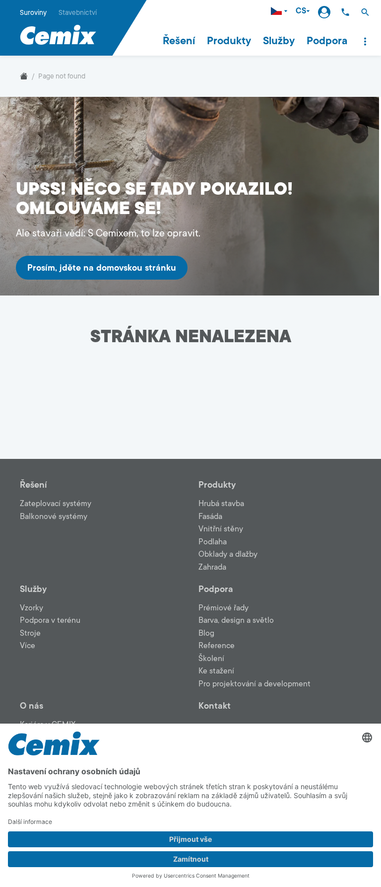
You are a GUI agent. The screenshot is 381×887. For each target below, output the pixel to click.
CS (301, 11)
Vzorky (31, 607)
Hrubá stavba (221, 503)
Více (27, 645)
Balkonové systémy (53, 516)
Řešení (179, 41)
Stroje (30, 633)
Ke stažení (216, 670)
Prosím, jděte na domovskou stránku (101, 268)
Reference (216, 645)
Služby (279, 41)
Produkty (229, 41)
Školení (211, 658)
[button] (365, 11)
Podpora (327, 41)
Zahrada (212, 567)
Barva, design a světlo (236, 620)
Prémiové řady (223, 607)
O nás (31, 706)
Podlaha (212, 541)
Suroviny (33, 12)
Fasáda (210, 516)
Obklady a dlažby (227, 554)
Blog (206, 633)
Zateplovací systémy (55, 503)
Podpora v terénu (50, 620)
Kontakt (214, 706)
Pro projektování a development (254, 683)
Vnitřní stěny (220, 528)
